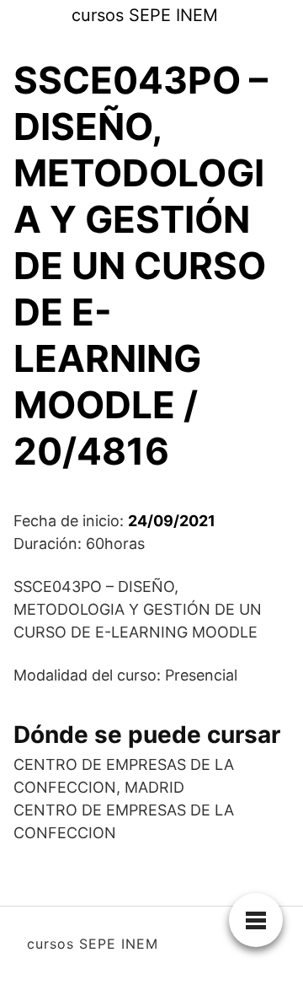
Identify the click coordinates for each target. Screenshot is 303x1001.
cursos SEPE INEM (145, 15)
